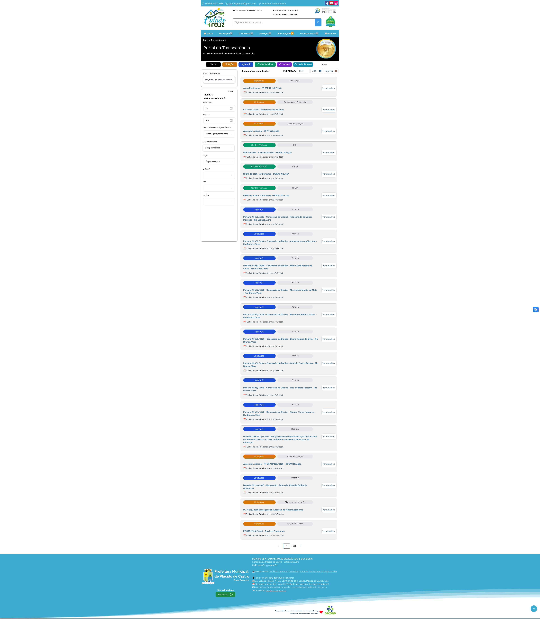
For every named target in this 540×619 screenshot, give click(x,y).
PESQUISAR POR (211, 74)
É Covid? (206, 169)
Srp (204, 182)
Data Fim (207, 114)
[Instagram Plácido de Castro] (336, 3)
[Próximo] (301, 546)
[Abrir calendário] (231, 108)
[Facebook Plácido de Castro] (327, 3)
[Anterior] (278, 546)
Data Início (207, 102)
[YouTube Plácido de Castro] (331, 3)
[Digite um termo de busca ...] (318, 22)
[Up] (534, 608)
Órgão (205, 155)
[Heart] (321, 612)
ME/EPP (206, 195)
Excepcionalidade (209, 142)
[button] (226, 33)
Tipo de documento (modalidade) (217, 127)
